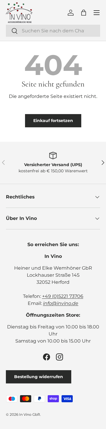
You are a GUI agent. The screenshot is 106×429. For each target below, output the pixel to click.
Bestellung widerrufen (38, 376)
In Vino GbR (29, 414)
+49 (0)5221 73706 (62, 296)
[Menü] (96, 12)
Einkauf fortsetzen (53, 120)
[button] (83, 12)
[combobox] (53, 31)
